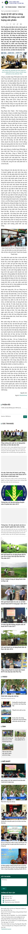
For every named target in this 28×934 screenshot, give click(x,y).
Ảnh (4, 726)
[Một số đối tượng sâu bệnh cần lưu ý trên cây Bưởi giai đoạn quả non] (7, 733)
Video (4, 677)
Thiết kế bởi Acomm (6, 929)
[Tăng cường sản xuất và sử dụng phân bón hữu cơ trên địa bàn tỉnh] (14, 434)
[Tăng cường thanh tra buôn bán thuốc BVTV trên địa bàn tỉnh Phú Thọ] (14, 660)
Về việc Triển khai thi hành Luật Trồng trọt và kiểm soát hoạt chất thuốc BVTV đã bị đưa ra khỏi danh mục (13, 474)
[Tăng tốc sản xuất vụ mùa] (6, 712)
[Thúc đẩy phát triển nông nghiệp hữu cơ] (20, 733)
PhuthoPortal (23, 395)
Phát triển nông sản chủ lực (10, 696)
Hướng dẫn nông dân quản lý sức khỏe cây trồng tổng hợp (19, 704)
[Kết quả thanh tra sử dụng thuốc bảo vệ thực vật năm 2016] (14, 638)
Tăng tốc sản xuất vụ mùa (18, 710)
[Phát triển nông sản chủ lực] (14, 687)
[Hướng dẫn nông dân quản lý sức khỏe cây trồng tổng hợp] (6, 704)
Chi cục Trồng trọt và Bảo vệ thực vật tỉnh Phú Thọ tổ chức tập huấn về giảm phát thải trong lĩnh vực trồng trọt (14, 844)
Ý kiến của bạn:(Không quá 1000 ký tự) (11, 407)
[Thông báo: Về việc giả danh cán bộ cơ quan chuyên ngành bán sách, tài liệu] (14, 515)
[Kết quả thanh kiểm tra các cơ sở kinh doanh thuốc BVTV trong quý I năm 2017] (14, 592)
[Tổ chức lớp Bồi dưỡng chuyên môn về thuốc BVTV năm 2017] (14, 615)
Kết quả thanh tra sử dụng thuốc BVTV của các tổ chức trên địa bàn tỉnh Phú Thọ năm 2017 (13, 556)
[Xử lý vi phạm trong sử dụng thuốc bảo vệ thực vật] (14, 570)
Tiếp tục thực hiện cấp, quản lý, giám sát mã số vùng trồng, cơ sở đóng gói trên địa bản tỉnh (7, 755)
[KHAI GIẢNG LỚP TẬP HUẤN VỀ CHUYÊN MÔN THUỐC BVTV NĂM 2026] (14, 771)
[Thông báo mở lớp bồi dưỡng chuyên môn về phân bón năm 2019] (14, 493)
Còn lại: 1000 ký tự (6, 416)
